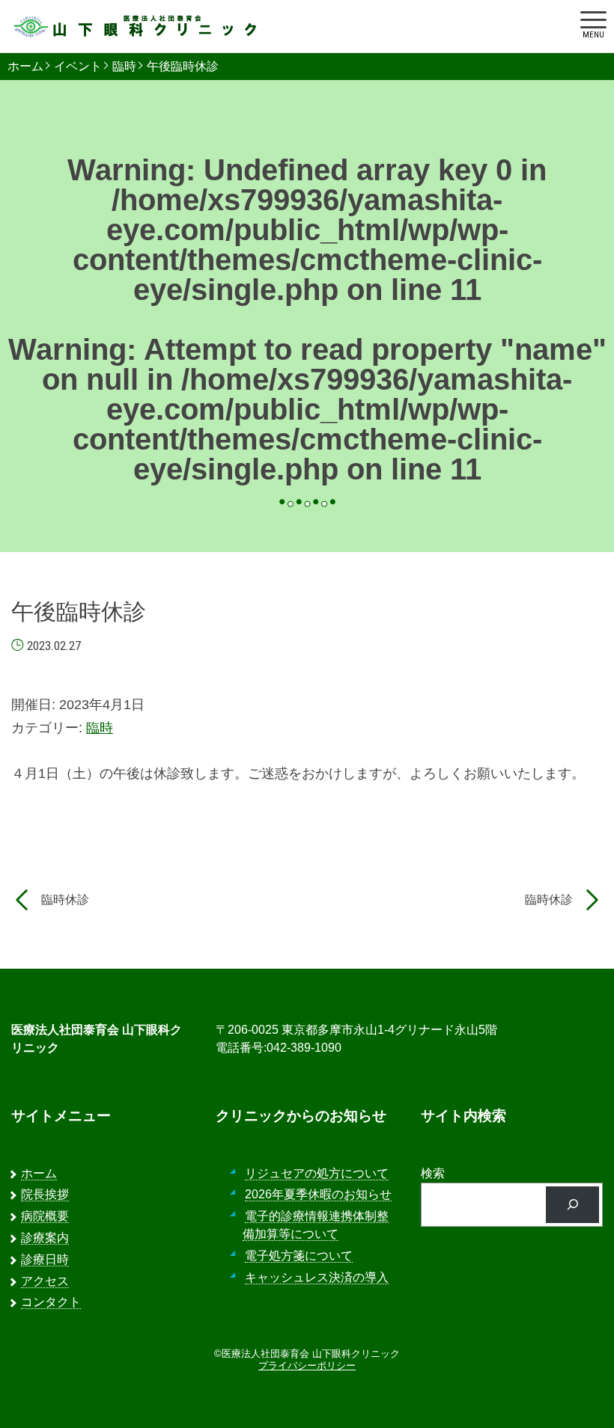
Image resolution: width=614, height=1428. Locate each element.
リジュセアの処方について (317, 1173)
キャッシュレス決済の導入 (317, 1277)
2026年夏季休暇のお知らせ (318, 1194)
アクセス (45, 1281)
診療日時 (45, 1259)
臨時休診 (65, 899)
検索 (433, 1173)
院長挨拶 (45, 1194)
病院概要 (45, 1216)
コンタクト (51, 1302)
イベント (78, 67)
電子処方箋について (299, 1255)
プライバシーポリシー (307, 1365)
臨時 (124, 67)
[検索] (572, 1204)
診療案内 (45, 1237)
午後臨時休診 (183, 67)
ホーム (25, 67)
